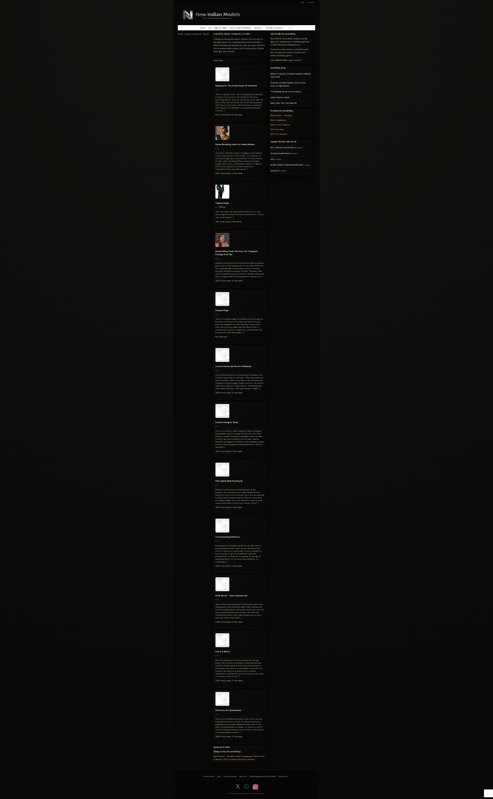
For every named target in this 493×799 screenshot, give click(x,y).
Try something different (227, 537)
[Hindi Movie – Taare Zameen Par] (222, 590)
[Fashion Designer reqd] (222, 417)
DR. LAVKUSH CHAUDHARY (282, 147)
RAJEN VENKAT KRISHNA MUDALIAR (286, 165)
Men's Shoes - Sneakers (224, 756)
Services (258, 28)
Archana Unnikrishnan (280, 153)
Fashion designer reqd (226, 422)
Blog (219, 776)
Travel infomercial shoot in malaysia (233, 366)
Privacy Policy (209, 776)
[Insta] (255, 791)
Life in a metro (222, 651)
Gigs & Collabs (220, 28)
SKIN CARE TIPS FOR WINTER (283, 103)
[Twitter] (238, 791)
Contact (311, 2)
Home (202, 28)
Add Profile (281, 60)
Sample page (221, 310)
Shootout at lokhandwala (228, 710)
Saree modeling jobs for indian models (235, 144)
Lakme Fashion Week (279, 97)
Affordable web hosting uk (229, 481)
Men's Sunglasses (245, 756)
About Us (243, 776)
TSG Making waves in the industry (285, 91)
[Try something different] (222, 532)
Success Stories (230, 776)
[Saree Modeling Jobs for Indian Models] (222, 139)
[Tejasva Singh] (222, 198)
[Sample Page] (222, 305)
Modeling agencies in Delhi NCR (263, 776)
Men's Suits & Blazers (280, 124)
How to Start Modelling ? (241, 28)
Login (302, 2)
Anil (272, 159)
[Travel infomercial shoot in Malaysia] (222, 361)
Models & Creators (274, 28)
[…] (232, 217)
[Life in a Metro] (222, 646)
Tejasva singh (222, 203)
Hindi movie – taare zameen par (231, 595)
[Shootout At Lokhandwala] (222, 705)
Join (210, 28)
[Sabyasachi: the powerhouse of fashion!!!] (222, 80)
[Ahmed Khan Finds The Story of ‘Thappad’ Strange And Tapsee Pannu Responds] (222, 246)
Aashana (274, 170)
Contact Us (283, 776)
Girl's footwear (230, 759)
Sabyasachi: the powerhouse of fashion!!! (236, 85)
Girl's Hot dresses (278, 134)
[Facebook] (247, 791)
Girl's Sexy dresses (246, 759)
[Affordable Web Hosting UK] (222, 476)
